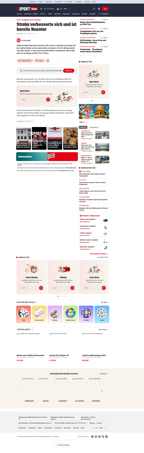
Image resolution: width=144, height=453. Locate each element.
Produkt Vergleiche (91, 216)
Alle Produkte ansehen (98, 254)
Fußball (35, 14)
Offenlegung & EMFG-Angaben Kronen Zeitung (62, 418)
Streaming (27, 14)
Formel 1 (43, 14)
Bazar (94, 1)
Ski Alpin (84, 14)
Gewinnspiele (58, 1)
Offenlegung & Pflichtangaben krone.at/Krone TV (33, 418)
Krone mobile (68, 1)
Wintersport (76, 14)
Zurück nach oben (62, 445)
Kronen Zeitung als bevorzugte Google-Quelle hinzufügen (47, 71)
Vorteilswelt (32, 1)
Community (49, 1)
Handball (92, 14)
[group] (23, 138)
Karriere (99, 423)
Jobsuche (87, 1)
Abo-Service (22, 428)
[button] (98, 14)
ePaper (40, 1)
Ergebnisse (104, 14)
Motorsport (66, 14)
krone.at (19, 14)
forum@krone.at (64, 170)
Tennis (50, 14)
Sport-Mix (57, 14)
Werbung (92, 423)
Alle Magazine (103, 373)
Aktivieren (68, 70)
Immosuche (78, 1)
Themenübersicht (70, 168)
